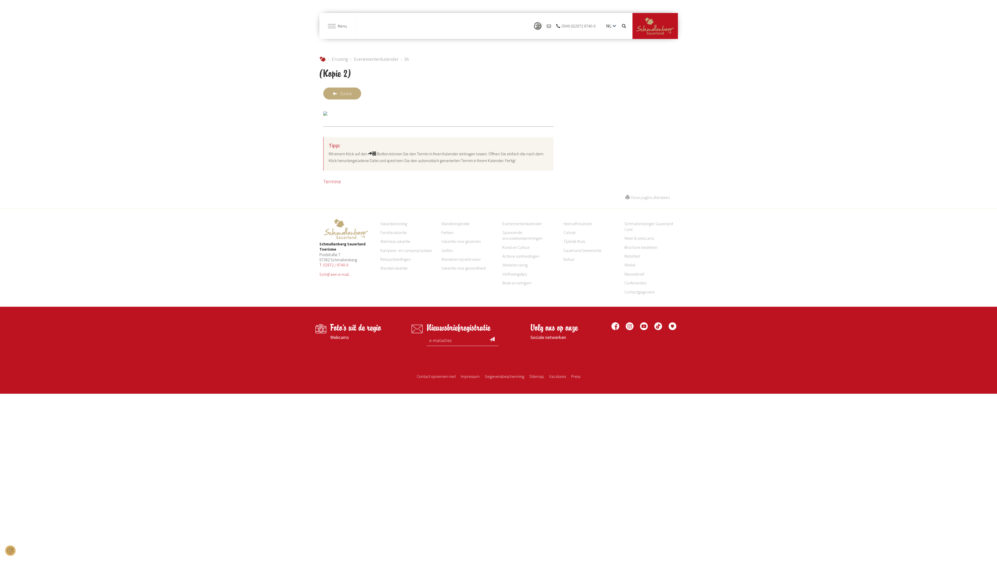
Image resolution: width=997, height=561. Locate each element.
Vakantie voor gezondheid (463, 268)
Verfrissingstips (514, 274)
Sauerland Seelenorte (582, 250)
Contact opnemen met (436, 376)
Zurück (346, 93)
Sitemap (536, 376)
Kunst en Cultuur (516, 247)
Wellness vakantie (395, 241)
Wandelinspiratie (455, 223)
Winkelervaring (515, 265)
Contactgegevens (639, 292)
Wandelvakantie (394, 268)
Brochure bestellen (640, 247)
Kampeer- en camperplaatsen (406, 250)
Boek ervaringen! (516, 282)
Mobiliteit (632, 256)
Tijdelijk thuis (574, 241)
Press (575, 376)
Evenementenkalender (376, 59)
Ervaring (340, 59)
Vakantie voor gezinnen (461, 241)
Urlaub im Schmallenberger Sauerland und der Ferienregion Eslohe (322, 59)
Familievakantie (393, 232)
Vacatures (557, 376)
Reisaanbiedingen (395, 259)
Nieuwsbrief (634, 274)
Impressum (470, 376)
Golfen (447, 250)
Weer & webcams (639, 238)
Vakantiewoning (393, 223)
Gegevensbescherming (504, 376)
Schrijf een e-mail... (335, 274)
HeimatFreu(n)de (577, 223)
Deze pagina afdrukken (650, 197)
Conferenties (635, 282)
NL (608, 26)
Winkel (630, 265)
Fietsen (447, 232)
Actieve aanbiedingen (520, 256)
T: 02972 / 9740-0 (333, 265)
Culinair (569, 232)
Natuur (569, 259)
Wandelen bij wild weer (461, 259)
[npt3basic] (655, 26)
